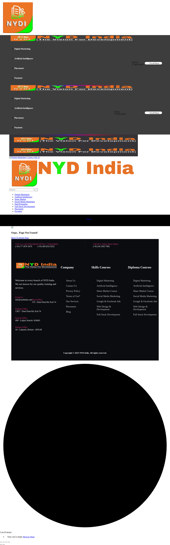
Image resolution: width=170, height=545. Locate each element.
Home (88, 219)
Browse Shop (29, 537)
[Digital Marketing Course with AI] (24, 157)
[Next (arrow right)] (4, 544)
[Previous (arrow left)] (1, 544)
